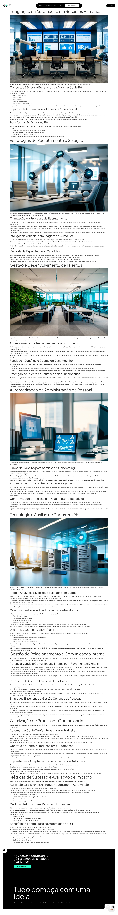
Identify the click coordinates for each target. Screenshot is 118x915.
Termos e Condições (51, 903)
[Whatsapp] (108, 907)
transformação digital (18, 126)
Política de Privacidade (66, 903)
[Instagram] (113, 907)
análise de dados (25, 587)
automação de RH (17, 84)
